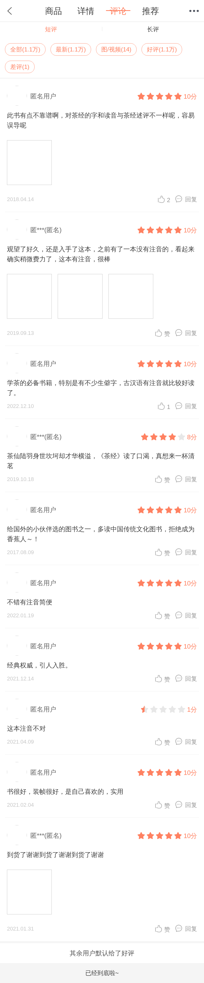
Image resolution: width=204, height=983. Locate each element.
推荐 (150, 11)
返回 (10, 11)
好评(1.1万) (162, 49)
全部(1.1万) (25, 49)
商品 (53, 11)
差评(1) (19, 66)
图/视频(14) (116, 49)
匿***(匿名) (46, 230)
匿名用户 (43, 96)
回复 (191, 199)
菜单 (194, 11)
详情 (85, 11)
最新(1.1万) (71, 49)
